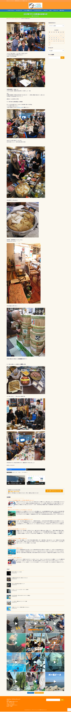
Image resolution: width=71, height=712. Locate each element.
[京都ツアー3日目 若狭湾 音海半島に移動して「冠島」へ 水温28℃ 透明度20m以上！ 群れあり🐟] (54, 662)
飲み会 (19, 472)
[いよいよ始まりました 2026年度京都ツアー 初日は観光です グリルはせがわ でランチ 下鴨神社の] (35, 681)
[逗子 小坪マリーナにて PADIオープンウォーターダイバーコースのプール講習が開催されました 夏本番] (16, 662)
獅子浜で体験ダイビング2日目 (17, 571)
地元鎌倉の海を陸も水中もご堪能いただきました (20, 577)
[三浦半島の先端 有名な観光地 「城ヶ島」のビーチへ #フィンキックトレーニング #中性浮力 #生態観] (54, 681)
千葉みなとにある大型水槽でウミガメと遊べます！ (17, 528)
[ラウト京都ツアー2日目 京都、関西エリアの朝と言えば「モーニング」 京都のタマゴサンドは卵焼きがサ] (16, 681)
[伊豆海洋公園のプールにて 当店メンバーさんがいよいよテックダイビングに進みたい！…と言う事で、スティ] (54, 642)
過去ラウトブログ (14, 472)
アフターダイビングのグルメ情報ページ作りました (17, 538)
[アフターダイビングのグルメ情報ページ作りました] (12, 542)
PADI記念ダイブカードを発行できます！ (15, 548)
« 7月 (49, 44)
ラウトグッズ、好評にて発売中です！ (15, 557)
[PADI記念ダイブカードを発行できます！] (12, 551)
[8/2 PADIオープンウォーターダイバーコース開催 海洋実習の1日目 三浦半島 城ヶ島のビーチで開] (35, 642)
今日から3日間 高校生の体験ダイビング (18, 583)
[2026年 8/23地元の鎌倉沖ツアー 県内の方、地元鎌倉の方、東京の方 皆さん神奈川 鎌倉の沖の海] (16, 623)
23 (63, 39)
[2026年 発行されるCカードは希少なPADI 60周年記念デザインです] (12, 523)
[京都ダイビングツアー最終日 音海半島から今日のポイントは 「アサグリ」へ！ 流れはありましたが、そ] (35, 662)
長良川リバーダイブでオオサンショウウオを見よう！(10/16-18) (20, 509)
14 (58, 37)
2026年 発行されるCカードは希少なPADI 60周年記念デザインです (20, 519)
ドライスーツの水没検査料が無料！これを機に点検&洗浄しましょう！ (21, 500)
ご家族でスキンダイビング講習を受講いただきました (20, 607)
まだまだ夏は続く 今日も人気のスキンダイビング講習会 (21, 595)
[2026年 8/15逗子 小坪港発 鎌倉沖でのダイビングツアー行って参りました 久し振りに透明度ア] (35, 623)
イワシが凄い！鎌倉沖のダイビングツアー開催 (19, 601)
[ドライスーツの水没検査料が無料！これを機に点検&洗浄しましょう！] (12, 504)
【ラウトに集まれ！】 (24, 472)
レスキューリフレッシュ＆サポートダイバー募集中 (20, 589)
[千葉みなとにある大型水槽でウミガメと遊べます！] (12, 532)
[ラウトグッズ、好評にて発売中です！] (12, 561)
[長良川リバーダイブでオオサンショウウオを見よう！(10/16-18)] (12, 513)
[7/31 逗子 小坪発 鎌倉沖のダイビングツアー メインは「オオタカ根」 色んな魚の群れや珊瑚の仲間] (16, 642)
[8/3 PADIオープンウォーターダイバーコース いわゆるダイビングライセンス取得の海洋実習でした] (54, 623)
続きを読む (10, 507)
